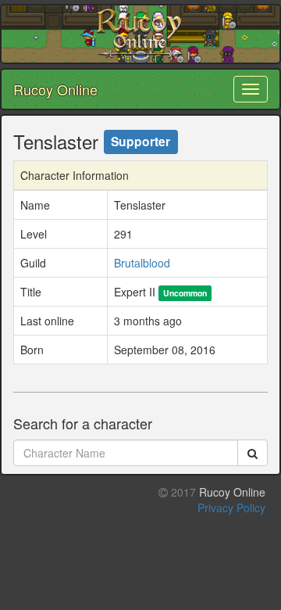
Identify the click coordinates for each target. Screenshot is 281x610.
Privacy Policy (231, 507)
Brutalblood (142, 263)
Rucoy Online (55, 89)
